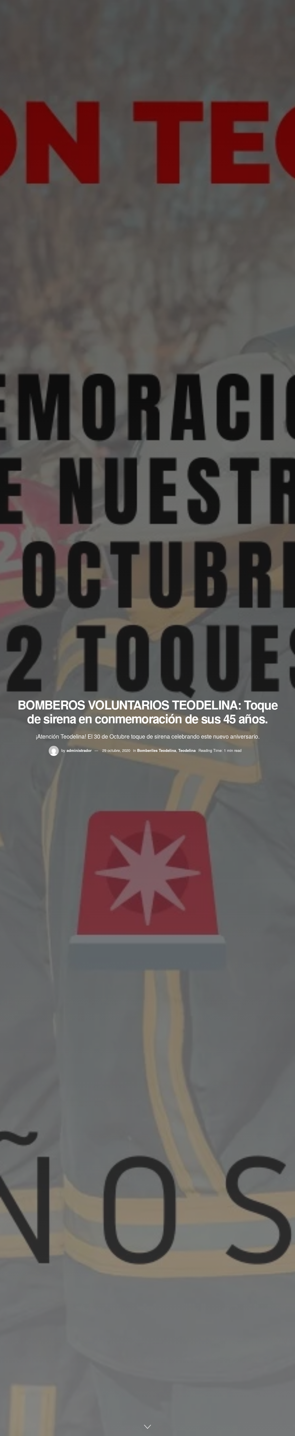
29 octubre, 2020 (116, 750)
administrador (79, 750)
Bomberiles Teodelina (156, 750)
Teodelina (187, 750)
